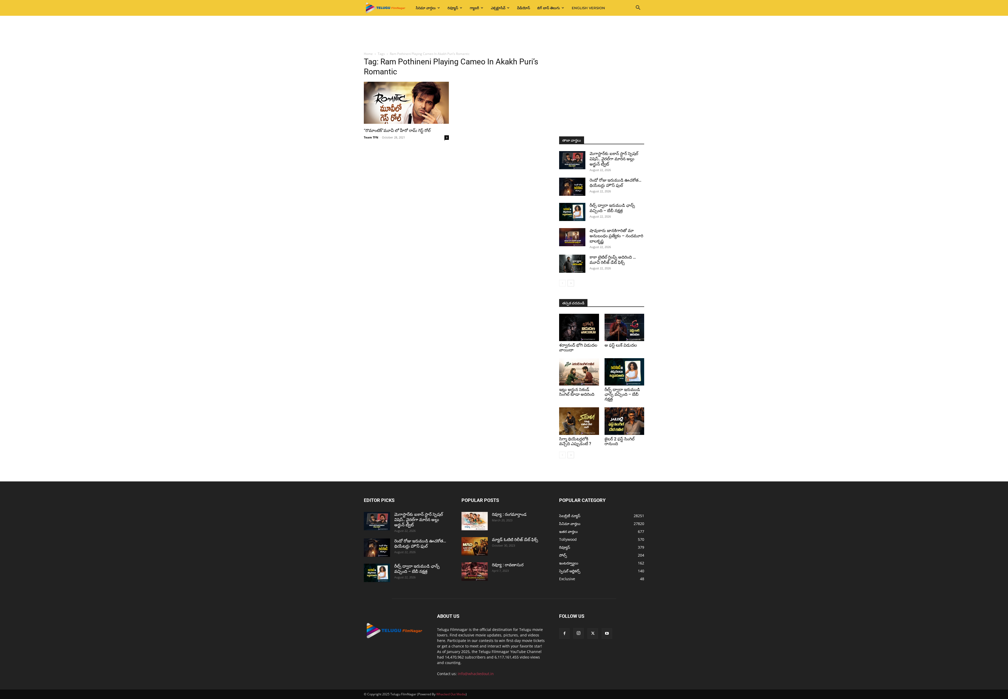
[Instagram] (578, 633)
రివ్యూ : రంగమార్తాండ (509, 514)
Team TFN (371, 137)
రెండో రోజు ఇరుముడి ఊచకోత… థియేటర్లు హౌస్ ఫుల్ (615, 183)
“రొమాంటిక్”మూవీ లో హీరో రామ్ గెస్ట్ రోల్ (397, 130)
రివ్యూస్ (453, 8)
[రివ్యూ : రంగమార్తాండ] (474, 521)
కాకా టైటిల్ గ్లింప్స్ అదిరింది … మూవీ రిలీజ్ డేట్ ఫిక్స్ (613, 260)
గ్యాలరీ (474, 8)
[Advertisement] (504, 34)
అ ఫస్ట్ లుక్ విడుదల (621, 345)
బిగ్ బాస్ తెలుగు (548, 8)
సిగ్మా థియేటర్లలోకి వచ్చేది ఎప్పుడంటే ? (575, 441)
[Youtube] (607, 633)
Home (368, 54)
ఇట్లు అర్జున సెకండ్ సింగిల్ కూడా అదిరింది (576, 392)
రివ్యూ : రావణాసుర (507, 564)
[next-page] (571, 283)
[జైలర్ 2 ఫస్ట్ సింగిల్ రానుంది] (624, 421)
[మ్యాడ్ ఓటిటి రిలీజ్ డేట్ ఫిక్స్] (474, 546)
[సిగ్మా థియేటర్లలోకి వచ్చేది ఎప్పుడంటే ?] (579, 421)
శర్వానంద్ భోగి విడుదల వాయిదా (578, 347)
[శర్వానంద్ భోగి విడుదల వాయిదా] (579, 327)
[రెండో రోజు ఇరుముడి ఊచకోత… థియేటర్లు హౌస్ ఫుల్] (572, 187)
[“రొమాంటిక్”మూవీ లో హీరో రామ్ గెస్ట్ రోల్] (406, 103)
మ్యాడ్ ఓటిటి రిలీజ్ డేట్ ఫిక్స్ (515, 539)
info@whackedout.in (476, 673)
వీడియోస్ (523, 8)
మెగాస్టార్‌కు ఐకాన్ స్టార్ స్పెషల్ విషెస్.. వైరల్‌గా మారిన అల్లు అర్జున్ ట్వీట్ (614, 159)
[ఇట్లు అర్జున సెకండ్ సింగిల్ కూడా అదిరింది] (579, 372)
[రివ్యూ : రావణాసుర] (474, 571)
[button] (638, 8)
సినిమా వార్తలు (426, 8)
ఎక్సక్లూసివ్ (498, 8)
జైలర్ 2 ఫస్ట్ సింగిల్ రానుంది (619, 441)
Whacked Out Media (451, 694)
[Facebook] (564, 633)
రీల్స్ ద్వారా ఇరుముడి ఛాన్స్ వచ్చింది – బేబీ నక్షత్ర (612, 208)
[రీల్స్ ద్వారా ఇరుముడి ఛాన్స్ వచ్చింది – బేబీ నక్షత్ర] (572, 212)
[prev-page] (562, 283)
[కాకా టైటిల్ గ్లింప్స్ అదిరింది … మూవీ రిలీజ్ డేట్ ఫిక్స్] (572, 264)
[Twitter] (592, 633)
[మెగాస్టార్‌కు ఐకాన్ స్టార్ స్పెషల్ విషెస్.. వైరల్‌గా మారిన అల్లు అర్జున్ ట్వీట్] (572, 160)
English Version (588, 8)
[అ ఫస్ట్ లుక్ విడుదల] (624, 327)
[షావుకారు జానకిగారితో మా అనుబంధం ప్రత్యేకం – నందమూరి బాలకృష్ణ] (572, 237)
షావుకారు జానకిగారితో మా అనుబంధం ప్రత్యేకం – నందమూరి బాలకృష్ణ (616, 236)
